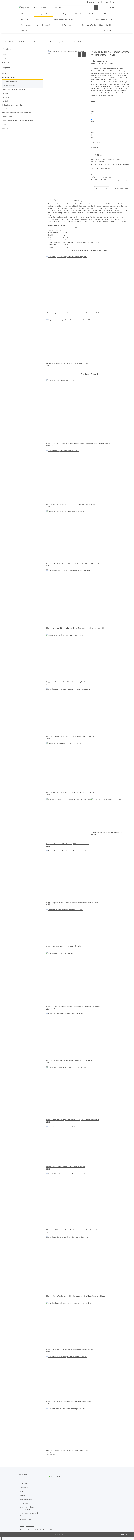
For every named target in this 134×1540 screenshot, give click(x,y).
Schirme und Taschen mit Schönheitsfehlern (17, 120)
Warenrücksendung (27, 1499)
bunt (95, 143)
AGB (21, 1491)
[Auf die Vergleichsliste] (79, 54)
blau (92, 111)
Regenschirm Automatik (28, 1480)
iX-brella (66, 237)
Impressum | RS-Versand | (29, 1514)
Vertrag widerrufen (27, 1526)
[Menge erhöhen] (105, 193)
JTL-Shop (129, 1534)
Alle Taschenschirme (106, 63)
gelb (92, 132)
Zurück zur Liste (7, 42)
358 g (64, 235)
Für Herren (5, 97)
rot (92, 116)
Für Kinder (5, 101)
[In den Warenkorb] (49, 49)
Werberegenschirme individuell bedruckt (16, 113)
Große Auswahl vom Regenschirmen (27, 1508)
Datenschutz (24, 1503)
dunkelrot (94, 148)
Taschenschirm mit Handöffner (73, 228)
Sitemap (23, 1495)
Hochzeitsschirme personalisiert (13, 105)
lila (92, 137)
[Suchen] (96, 7)
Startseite (90, 2)
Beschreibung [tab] (77, 201)
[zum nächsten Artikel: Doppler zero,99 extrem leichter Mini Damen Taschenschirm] (88, 42)
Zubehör (5, 124)
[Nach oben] (1, 1538)
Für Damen (5, 93)
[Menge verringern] (92, 188)
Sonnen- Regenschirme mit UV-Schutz (15, 89)
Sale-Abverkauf (7, 117)
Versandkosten (25, 1488)
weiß (92, 122)
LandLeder (5, 128)
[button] (102, 7)
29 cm (65, 230)
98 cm (65, 233)
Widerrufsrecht (25, 1519)
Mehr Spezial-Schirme (9, 109)
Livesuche (23, 1484)
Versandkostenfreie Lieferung (112, 160)
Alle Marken (6, 73)
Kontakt (99, 2)
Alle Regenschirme (8, 77)
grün (92, 127)
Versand (50, 1529)
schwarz (94, 106)
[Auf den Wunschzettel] (84, 54)
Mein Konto (110, 2)
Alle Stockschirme (9, 86)
